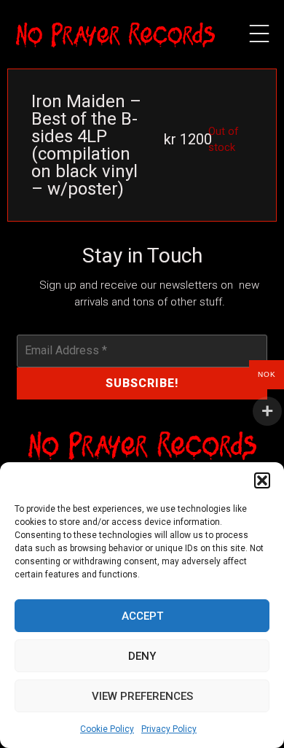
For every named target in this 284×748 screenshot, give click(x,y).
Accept (142, 616)
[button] (262, 480)
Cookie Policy (107, 729)
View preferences (142, 696)
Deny (142, 656)
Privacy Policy (169, 729)
